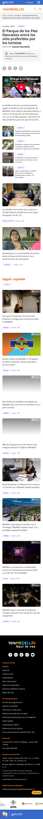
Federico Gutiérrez (8, 221)
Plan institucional (9, 681)
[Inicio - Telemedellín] (13, 9)
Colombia (20, 167)
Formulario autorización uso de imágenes (19, 717)
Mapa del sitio (8, 692)
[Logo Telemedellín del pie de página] (21, 644)
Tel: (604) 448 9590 (9, 748)
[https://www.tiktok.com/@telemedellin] (21, 655)
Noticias (10, 15)
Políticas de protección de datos (15, 713)
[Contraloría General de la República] (18, 804)
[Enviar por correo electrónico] (21, 68)
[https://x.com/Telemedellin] (16, 655)
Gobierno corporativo (10, 685)
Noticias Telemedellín (21, 47)
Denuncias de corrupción (12, 728)
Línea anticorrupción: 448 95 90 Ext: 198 (18, 732)
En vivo (37, 793)
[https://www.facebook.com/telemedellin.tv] (10, 655)
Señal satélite (7, 721)
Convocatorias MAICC (10, 725)
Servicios (5, 670)
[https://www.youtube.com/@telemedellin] (33, 655)
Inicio (4, 15)
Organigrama (7, 677)
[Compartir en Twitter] (10, 68)
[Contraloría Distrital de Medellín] (31, 804)
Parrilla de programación (12, 702)
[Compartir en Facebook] (4, 68)
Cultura (5, 578)
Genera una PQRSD (10, 706)
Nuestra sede (7, 674)
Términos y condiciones (11, 710)
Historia (5, 666)
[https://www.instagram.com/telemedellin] (27, 655)
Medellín (18, 15)
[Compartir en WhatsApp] (15, 68)
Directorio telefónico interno (13, 689)
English (30, 2)
